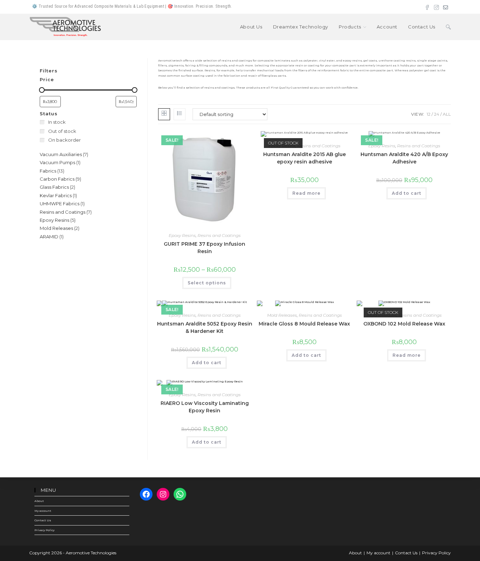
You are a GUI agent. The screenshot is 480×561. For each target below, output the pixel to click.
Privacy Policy (44, 530)
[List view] (180, 114)
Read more (306, 193)
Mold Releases (282, 315)
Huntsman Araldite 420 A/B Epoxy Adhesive (404, 158)
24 (436, 114)
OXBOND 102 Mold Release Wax (404, 324)
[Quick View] (180, 283)
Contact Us (42, 520)
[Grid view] (164, 114)
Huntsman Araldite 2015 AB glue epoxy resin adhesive (304, 158)
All (447, 114)
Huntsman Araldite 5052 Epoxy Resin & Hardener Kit (204, 327)
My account (42, 510)
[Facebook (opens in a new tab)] (427, 6)
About (39, 501)
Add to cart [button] (406, 193)
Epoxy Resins (182, 235)
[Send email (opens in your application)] (444, 6)
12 (428, 114)
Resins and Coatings (219, 235)
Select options (207, 282)
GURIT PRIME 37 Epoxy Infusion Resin (204, 247)
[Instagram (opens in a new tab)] (436, 6)
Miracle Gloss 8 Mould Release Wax (304, 324)
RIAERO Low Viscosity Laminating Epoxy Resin (205, 407)
